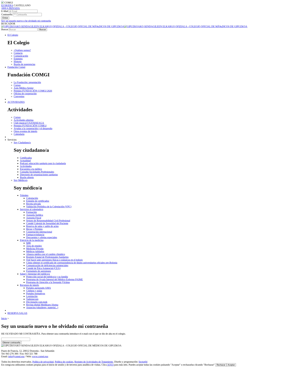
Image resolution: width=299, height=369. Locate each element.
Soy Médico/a (20, 180)
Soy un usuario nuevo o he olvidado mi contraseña (26, 20)
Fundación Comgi (16, 67)
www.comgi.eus (40, 356)
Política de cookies (64, 361)
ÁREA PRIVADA (10, 8)
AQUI (110, 364)
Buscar (4, 29)
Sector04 (143, 361)
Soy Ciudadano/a (22, 142)
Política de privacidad (43, 361)
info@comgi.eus (16, 356)
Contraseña (6, 14)
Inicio (4, 318)
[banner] (124, 26)
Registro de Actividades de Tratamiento (93, 361)
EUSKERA (7, 5)
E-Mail (4, 11)
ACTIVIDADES (16, 102)
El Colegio (12, 35)
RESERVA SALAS (17, 313)
